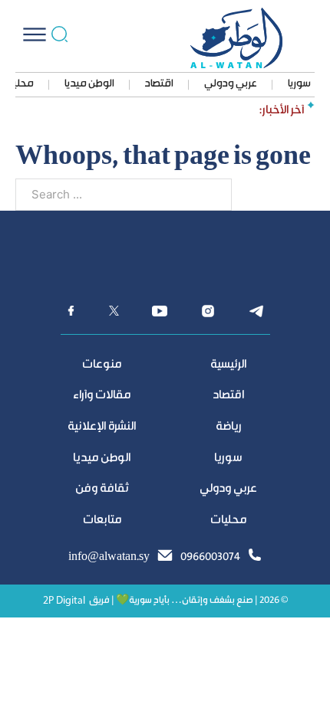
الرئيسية (228, 365)
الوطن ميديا (89, 84)
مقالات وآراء (101, 395)
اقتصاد (159, 84)
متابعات (102, 520)
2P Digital (64, 601)
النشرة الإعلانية (102, 427)
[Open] (34, 34)
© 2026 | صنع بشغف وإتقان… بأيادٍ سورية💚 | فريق (188, 601)
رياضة (229, 427)
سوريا (299, 84)
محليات (228, 520)
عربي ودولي (230, 84)
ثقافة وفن (102, 489)
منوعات (101, 365)
